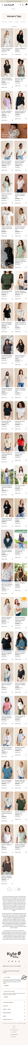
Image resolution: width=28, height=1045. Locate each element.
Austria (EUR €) (13, 1036)
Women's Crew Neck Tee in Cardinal (20, 453)
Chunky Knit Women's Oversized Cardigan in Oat (7, 487)
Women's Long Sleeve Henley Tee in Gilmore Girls (20, 390)
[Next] (26, 1)
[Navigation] (2, 4)
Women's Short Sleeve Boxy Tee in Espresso (7, 356)
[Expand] (24, 966)
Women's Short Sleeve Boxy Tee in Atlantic (20, 652)
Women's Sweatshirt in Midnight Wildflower (20, 112)
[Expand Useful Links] (24, 1009)
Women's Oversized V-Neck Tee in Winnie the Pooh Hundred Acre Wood (7, 585)
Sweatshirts (23, 21)
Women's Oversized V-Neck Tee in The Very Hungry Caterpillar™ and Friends (20, 619)
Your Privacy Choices (14, 1029)
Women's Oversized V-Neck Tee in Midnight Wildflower (7, 324)
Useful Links (6, 1009)
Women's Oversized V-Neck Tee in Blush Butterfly (7, 619)
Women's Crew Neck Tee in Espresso (20, 550)
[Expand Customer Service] (24, 1002)
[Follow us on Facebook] (9, 961)
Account (5, 1005)
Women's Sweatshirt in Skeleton (20, 49)
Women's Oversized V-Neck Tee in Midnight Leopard (20, 685)
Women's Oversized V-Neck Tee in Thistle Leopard (7, 113)
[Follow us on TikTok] (19, 961)
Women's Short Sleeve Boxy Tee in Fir (7, 292)
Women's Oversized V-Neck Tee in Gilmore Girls (20, 195)
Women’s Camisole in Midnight (20, 519)
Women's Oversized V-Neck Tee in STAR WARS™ (20, 357)
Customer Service (8, 1002)
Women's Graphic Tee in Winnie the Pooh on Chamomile (7, 454)
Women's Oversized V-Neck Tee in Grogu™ (20, 781)
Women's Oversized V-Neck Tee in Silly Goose (20, 260)
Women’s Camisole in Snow (7, 845)
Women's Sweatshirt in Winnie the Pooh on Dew (7, 685)
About (4, 1016)
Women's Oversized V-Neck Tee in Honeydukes (7, 195)
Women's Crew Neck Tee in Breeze (20, 748)
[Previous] (1, 1)
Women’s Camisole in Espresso (20, 583)
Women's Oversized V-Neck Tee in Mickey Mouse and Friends (7, 162)
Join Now (6, 996)
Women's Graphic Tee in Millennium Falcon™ (7, 519)
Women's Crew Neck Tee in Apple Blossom (7, 716)
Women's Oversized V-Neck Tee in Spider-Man (20, 292)
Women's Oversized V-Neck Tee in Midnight (7, 652)
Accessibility (14, 1031)
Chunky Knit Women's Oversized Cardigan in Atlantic (7, 551)
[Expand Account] (24, 1006)
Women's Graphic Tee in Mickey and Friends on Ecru (7, 228)
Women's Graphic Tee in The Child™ (20, 716)
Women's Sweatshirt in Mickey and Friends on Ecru (20, 324)
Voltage (24, 1023)
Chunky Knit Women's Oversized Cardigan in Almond (7, 390)
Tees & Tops (4, 21)
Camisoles (16, 21)
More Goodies (7, 1012)
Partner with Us (7, 1019)
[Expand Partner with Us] (24, 1019)
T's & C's (14, 1025)
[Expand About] (24, 1016)
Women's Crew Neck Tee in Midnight (6, 422)
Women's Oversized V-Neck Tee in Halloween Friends (7, 80)
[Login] (23, 5)
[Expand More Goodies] (24, 1012)
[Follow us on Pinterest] (15, 961)
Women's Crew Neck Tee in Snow (20, 422)
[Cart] (25, 5)
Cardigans (10, 21)
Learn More (6, 985)
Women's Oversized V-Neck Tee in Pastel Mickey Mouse (20, 162)
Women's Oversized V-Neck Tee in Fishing (20, 845)
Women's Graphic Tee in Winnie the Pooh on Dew (7, 813)
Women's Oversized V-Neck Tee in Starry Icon (20, 228)
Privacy (14, 1027)
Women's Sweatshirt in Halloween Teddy (7, 49)
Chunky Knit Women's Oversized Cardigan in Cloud (7, 749)
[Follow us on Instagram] (12, 961)
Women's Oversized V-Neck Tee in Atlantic (7, 781)
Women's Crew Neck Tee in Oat (20, 486)
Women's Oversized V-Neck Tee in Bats (20, 79)
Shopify (19, 1023)
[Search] (20, 5)
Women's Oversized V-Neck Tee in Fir (20, 812)
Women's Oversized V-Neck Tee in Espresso (7, 876)
